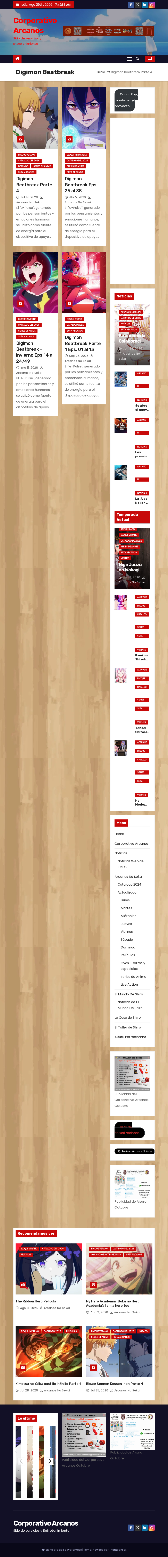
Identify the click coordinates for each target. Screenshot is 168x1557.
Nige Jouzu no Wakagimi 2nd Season (131, 570)
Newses (98, 1550)
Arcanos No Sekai (131, 312)
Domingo (23, 166)
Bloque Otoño (74, 319)
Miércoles (128, 916)
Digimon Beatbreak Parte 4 (34, 185)
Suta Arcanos (26, 172)
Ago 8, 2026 (29, 1308)
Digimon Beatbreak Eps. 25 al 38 (81, 185)
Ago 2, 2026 (100, 1312)
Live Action (129, 984)
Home (119, 833)
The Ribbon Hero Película (36, 1301)
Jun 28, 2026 (132, 348)
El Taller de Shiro (128, 1027)
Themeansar (117, 1550)
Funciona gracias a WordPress (61, 1550)
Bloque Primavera (77, 154)
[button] (138, 58)
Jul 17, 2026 (132, 577)
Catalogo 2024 (129, 884)
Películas (128, 955)
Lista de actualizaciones (127, 1130)
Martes (126, 908)
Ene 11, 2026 (30, 368)
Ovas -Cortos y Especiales (106, 1254)
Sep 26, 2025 (79, 356)
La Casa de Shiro (128, 1017)
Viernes (125, 558)
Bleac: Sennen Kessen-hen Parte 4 (114, 1384)
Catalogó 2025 (75, 324)
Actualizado (128, 529)
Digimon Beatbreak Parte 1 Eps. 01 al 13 (83, 343)
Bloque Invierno (27, 319)
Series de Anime (42, 166)
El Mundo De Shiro (131, 317)
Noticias (125, 323)
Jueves (126, 924)
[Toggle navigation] (129, 59)
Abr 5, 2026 (78, 197)
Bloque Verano (26, 154)
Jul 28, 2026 (29, 1390)
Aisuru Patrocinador (130, 1037)
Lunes (125, 900)
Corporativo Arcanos (132, 843)
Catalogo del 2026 (29, 160)
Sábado (127, 939)
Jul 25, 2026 (100, 1390)
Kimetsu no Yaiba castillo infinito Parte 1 (48, 1384)
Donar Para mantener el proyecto (126, 100)
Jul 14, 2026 (30, 197)
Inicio (101, 72)
